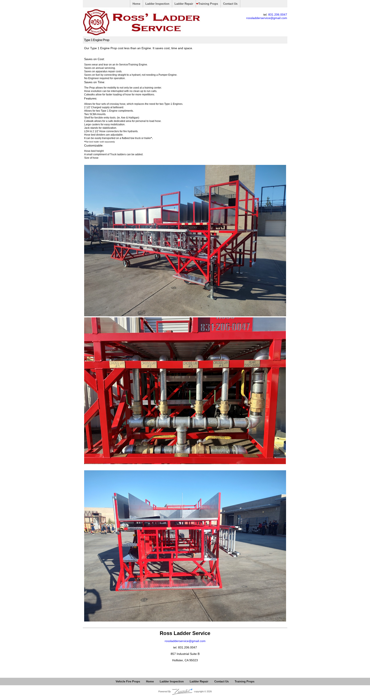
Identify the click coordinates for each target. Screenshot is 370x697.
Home (136, 3)
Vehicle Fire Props (128, 681)
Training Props (208, 3)
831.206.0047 (277, 14)
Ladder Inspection (157, 3)
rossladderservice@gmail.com (266, 18)
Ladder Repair (184, 3)
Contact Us (230, 3)
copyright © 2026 (185, 691)
